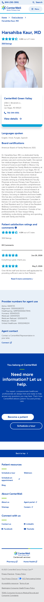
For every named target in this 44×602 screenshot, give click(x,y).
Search (39, 2)
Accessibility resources (10, 583)
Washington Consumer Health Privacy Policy (18, 588)
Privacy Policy (20, 574)
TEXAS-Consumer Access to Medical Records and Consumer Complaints (20, 594)
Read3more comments (21, 279)
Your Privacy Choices (9, 579)
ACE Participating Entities (31, 579)
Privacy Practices (8, 574)
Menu (37, 9)
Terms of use (24, 583)
